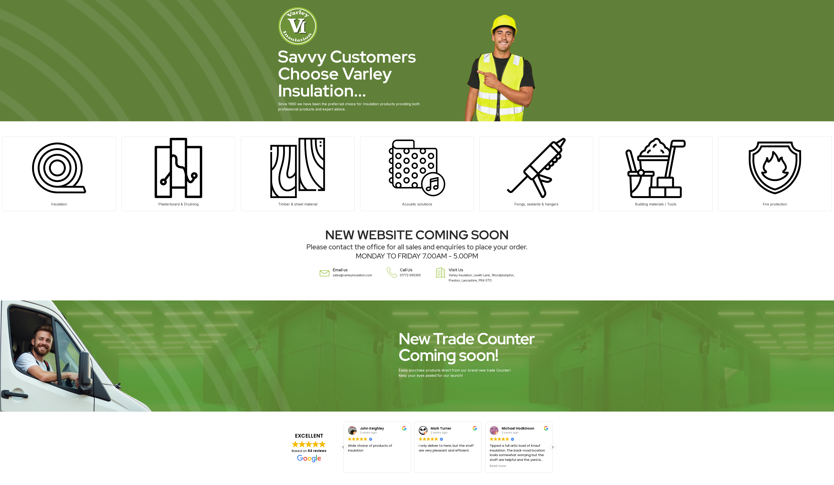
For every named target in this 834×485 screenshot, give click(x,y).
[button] (552, 447)
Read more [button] (498, 466)
